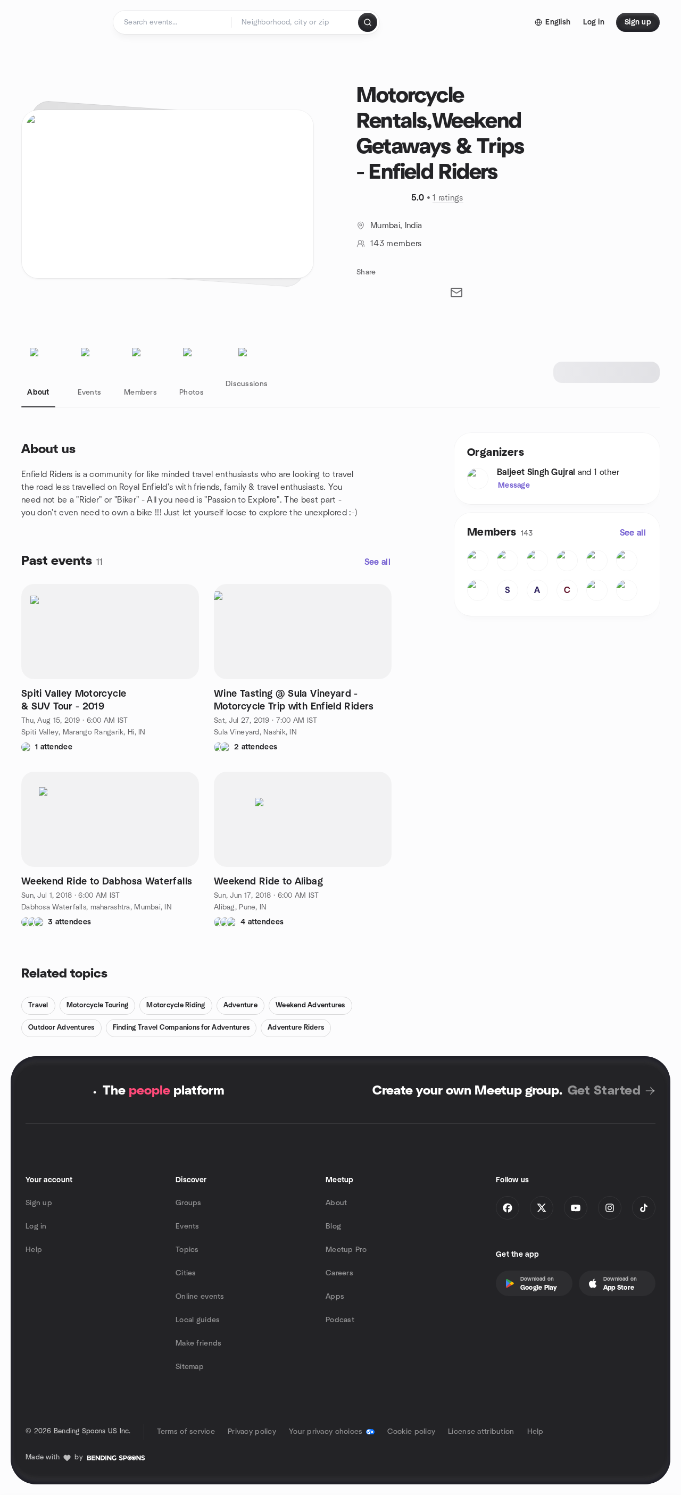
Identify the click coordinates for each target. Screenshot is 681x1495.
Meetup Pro (346, 1250)
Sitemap (190, 1367)
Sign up (39, 1203)
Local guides (198, 1320)
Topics (187, 1250)
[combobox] (296, 22)
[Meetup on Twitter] (541, 1208)
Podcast (340, 1320)
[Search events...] (367, 22)
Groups (189, 1203)
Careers (339, 1273)
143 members (396, 243)
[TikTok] (643, 1208)
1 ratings (448, 198)
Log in (36, 1226)
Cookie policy (411, 1431)
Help (34, 1250)
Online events (200, 1296)
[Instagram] (609, 1208)
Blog (333, 1226)
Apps (335, 1296)
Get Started (604, 1090)
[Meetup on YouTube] (575, 1208)
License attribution (481, 1431)
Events (188, 1226)
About (336, 1203)
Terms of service (186, 1431)
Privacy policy (252, 1431)
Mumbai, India (396, 225)
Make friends (198, 1343)
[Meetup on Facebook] (507, 1208)
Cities (186, 1273)
